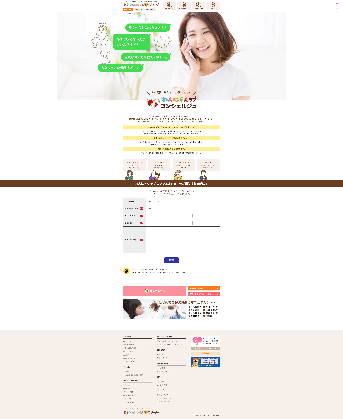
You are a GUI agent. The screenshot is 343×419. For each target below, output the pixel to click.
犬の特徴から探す (128, 402)
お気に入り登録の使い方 (130, 348)
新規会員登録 (127, 9)
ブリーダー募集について (164, 398)
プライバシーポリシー (129, 362)
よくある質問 (161, 368)
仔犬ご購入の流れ (128, 344)
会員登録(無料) (162, 385)
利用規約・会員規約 (129, 358)
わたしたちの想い (128, 351)
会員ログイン (138, 9)
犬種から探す (127, 399)
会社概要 (126, 355)
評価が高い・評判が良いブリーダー (168, 341)
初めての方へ (157, 291)
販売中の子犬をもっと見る (200, 294)
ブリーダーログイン (150, 9)
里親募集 (160, 354)
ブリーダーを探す (128, 392)
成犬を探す (126, 388)
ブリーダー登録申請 (163, 402)
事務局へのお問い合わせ (165, 371)
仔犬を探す (126, 385)
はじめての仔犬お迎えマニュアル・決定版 (169, 344)
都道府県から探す (128, 395)
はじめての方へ (128, 341)
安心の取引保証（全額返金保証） (133, 375)
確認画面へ (171, 260)
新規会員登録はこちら (198, 288)
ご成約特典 (126, 372)
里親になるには (162, 358)
